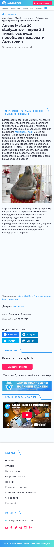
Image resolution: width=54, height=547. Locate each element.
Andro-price (28, 8)
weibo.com (18, 306)
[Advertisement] (27, 78)
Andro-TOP (15, 8)
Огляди (39, 8)
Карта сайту (12, 503)
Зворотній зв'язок (15, 476)
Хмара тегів (11, 497)
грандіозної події (24, 132)
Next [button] (47, 415)
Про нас (10, 481)
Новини (5, 8)
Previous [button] (6, 415)
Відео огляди (12, 471)
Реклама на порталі (16, 487)
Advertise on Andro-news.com (21, 492)
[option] (27, 415)
